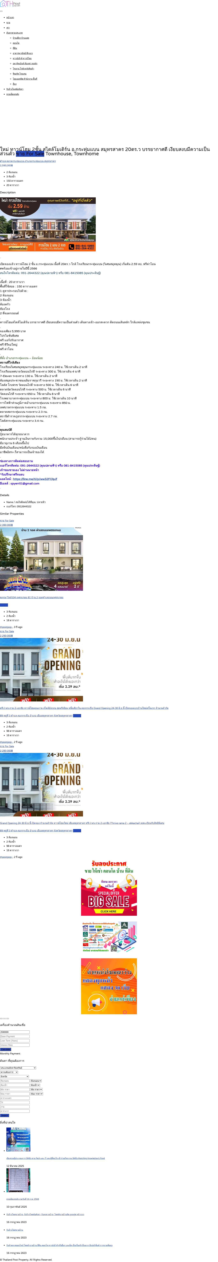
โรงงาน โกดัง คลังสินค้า (23, 68)
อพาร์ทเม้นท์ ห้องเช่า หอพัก (25, 63)
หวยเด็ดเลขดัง (12, 94)
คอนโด (16, 43)
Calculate (5, 1049)
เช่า (8, 28)
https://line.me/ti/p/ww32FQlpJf (35, 479)
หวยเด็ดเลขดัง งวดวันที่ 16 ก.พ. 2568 (22, 1199)
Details (4, 605)
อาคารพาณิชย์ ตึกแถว (23, 53)
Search (4, 1115)
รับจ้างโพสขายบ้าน (14, 1230)
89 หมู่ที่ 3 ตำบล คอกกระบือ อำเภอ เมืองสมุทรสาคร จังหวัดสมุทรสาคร (36, 715)
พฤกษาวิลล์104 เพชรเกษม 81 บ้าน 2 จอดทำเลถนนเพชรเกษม (31, 597)
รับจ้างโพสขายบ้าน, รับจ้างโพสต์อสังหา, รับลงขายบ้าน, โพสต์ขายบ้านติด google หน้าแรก (45, 1214)
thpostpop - (6, 627)
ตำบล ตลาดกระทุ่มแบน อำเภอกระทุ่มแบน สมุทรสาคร (28, 161)
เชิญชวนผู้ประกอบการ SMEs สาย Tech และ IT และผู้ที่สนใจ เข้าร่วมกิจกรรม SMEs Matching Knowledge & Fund (55, 1158)
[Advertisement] (109, 121)
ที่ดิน (15, 48)
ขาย (8, 22)
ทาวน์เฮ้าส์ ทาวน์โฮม (22, 58)
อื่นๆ (15, 84)
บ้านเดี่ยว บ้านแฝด (21, 38)
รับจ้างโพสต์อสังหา (14, 89)
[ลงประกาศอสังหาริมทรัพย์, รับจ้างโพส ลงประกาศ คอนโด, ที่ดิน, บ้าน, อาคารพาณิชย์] (10, 6)
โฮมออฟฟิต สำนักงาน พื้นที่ (25, 79)
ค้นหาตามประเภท (14, 33)
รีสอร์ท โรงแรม (19, 74)
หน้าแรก (10, 17)
